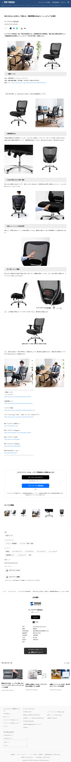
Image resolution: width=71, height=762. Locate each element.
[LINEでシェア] (16, 28)
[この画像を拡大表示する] (10, 513)
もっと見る (67, 663)
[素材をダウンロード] (21, 28)
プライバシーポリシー (22, 754)
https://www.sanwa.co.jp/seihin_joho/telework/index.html (19, 410)
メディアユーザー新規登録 (35, 485)
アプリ (22, 5)
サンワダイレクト (17, 551)
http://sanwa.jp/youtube (10, 452)
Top (2, 5)
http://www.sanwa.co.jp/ (39, 626)
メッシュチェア (52, 551)
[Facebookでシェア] (13, 28)
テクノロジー (8, 5)
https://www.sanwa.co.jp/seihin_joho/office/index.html (18, 417)
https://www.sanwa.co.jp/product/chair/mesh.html (17, 396)
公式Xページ (6, 742)
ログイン (63, 2)
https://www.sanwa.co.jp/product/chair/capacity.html (18, 403)
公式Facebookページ (8, 735)
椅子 (30, 555)
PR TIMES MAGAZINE (28, 721)
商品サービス (9, 535)
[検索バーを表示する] (68, 2)
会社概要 (13, 754)
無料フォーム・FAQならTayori (54, 715)
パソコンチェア (21, 555)
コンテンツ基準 (33, 754)
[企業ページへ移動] (35, 604)
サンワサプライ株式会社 (24, 591)
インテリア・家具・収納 (26, 543)
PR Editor (25, 727)
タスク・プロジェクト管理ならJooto (55, 712)
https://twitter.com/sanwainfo (12, 439)
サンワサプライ (29, 551)
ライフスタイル (55, 5)
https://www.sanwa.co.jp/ (11, 426)
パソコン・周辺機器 (11, 543)
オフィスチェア (41, 551)
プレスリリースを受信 (44, 2)
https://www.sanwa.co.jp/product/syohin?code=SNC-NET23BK (29, 82)
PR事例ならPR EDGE (52, 718)
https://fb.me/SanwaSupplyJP (12, 446)
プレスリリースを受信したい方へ (11, 720)
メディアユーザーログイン (35, 477)
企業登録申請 (55, 2)
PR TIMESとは (7, 713)
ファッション (45, 5)
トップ (4, 591)
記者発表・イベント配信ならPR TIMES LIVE (33, 718)
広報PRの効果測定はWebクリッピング (32, 724)
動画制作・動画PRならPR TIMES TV (31, 715)
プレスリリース (12, 591)
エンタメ (28, 5)
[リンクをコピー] (24, 28)
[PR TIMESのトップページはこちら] (9, 2)
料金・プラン (7, 717)
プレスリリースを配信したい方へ (11, 723)
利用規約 (41, 754)
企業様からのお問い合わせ (27, 757)
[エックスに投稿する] (10, 28)
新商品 (7, 551)
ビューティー (36, 5)
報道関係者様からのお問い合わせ (52, 754)
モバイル (16, 5)
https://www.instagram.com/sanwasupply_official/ (17, 432)
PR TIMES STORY (27, 712)
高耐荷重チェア (10, 555)
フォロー (35, 617)
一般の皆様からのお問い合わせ (43, 757)
